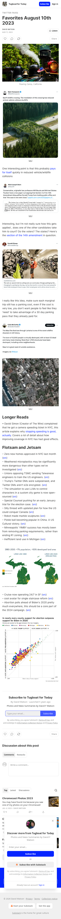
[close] (53, 821)
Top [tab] (5, 790)
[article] (30, 805)
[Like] (5, 39)
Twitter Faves (10, 13)
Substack (16, 913)
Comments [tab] (9, 754)
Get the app (44, 905)
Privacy (29, 898)
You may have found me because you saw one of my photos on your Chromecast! (22, 803)
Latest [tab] (13, 790)
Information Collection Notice (35, 874)
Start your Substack (23, 905)
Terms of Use (44, 871)
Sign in (55, 4)
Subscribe (44, 4)
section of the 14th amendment (24, 235)
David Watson (8, 29)
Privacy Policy (30, 877)
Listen (55, 30)
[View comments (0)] (12, 39)
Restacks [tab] (21, 754)
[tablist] (14, 755)
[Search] (56, 790)
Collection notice (49, 898)
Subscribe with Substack (32, 864)
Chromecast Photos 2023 (17, 798)
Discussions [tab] (24, 790)
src (30, 160)
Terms (37, 898)
